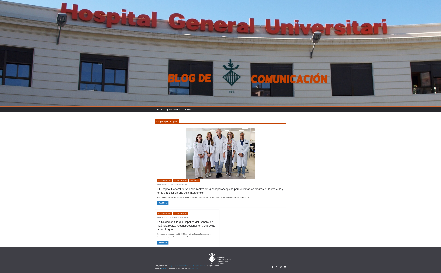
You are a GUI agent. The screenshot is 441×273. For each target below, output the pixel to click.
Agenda (188, 110)
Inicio (159, 110)
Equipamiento (194, 180)
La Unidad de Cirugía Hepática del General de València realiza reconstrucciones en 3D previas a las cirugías (186, 225)
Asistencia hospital (164, 180)
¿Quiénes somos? (173, 110)
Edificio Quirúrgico (180, 180)
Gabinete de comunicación (179, 184)
